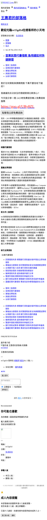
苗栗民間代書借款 (12, 68)
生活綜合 (19, 36)
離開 (13, 515)
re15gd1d (4, 348)
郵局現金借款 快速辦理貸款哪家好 (19, 271)
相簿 (7, 40)
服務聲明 (24, 488)
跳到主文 (4, 24)
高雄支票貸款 (10, 73)
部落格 (8, 43)
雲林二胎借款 (10, 65)
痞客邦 (17, 361)
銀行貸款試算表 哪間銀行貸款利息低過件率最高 (24, 279)
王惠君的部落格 (13, 18)
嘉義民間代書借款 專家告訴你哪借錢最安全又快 (24, 282)
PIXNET (10, 485)
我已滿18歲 (5, 515)
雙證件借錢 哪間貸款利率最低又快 (19, 276)
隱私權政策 (40, 485)
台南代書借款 (10, 76)
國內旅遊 (18, 367)
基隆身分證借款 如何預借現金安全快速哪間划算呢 (25, 265)
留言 (22, 361)
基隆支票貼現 (10, 71)
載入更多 (5, 375)
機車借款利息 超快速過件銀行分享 (19, 273)
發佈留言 (5, 390)
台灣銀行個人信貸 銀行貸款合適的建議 (21, 268)
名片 (7, 46)
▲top (3, 371)
